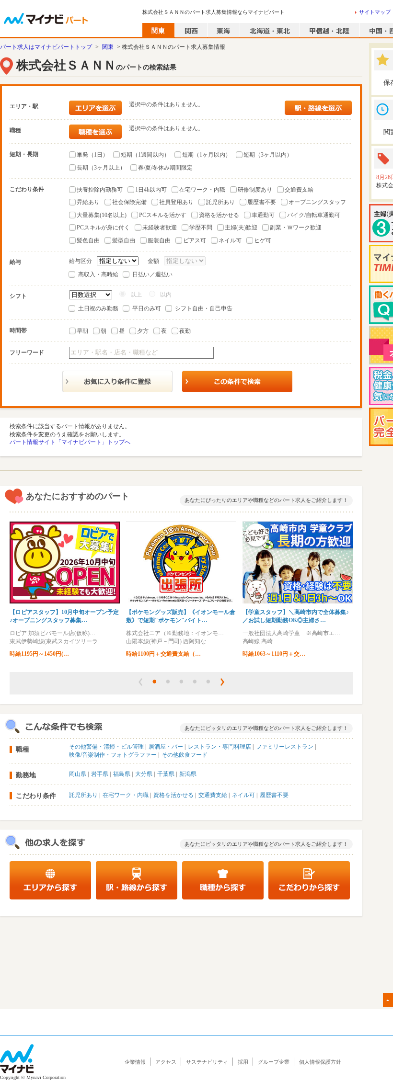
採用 (243, 1062)
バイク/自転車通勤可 (313, 215)
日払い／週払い (152, 274)
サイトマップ (375, 12)
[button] (140, 682)
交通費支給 (299, 189)
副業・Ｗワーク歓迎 (296, 227)
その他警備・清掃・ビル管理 (106, 746)
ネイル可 (230, 240)
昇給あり (88, 202)
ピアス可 (194, 240)
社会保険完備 (129, 202)
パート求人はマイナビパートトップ (46, 47)
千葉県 (165, 774)
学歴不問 (200, 227)
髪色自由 (88, 240)
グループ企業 (273, 1062)
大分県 (143, 774)
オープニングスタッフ (317, 202)
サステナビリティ (207, 1062)
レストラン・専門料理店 (219, 746)
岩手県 (99, 774)
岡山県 (77, 774)
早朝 (82, 331)
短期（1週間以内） (145, 154)
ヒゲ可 (262, 240)
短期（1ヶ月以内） (206, 154)
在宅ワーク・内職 (202, 189)
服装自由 (159, 240)
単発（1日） (92, 154)
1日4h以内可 (151, 189)
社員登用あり (176, 202)
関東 (108, 47)
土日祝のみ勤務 (98, 308)
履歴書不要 (261, 202)
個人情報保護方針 (320, 1062)
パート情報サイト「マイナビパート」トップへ (70, 442)
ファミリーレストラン (284, 746)
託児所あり (220, 202)
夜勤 (185, 331)
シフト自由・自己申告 (203, 308)
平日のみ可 (146, 308)
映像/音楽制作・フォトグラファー (113, 754)
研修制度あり (255, 189)
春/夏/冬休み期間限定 (165, 167)
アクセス (165, 1062)
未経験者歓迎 (159, 227)
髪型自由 (123, 240)
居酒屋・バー (166, 746)
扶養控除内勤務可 (100, 189)
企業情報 (135, 1062)
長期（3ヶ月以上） (101, 167)
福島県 (121, 774)
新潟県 (187, 774)
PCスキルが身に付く (103, 227)
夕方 (143, 331)
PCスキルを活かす (162, 215)
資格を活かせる (219, 215)
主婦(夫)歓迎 (241, 227)
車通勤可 (263, 215)
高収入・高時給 (98, 274)
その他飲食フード (185, 754)
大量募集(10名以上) (102, 215)
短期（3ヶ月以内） (267, 154)
